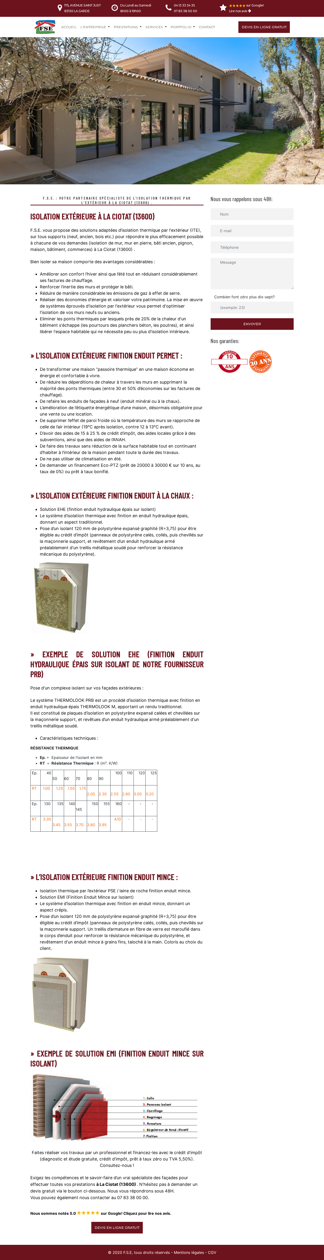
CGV (212, 1252)
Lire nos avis (238, 11)
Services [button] (154, 27)
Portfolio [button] (181, 27)
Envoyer (252, 324)
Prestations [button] (126, 27)
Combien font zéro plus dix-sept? (244, 297)
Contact (207, 27)
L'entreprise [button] (93, 27)
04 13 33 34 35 (184, 5)
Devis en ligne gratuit (264, 27)
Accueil (69, 27)
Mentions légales (189, 1252)
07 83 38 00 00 (185, 11)
